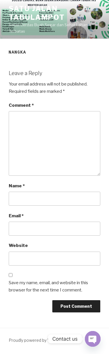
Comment (21, 105)
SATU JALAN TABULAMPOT (37, 13)
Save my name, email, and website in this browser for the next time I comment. (48, 286)
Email (16, 215)
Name (17, 185)
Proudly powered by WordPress (39, 340)
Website (18, 245)
